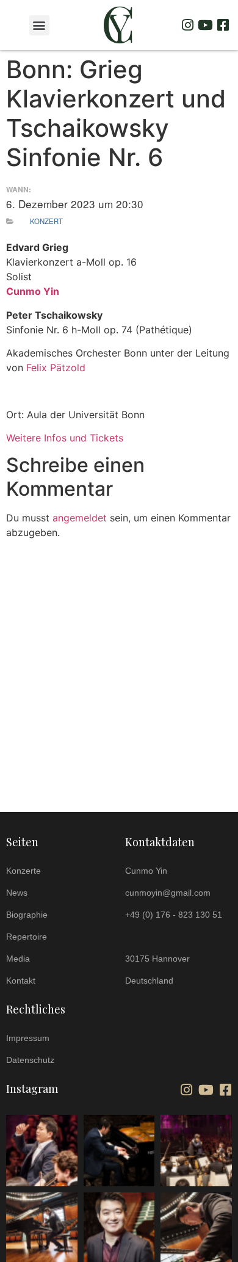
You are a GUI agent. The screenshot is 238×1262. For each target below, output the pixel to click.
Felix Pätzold (55, 367)
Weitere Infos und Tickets (64, 438)
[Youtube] (205, 25)
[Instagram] (187, 25)
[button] (39, 25)
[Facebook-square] (222, 25)
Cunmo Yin (32, 291)
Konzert (46, 221)
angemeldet (79, 518)
